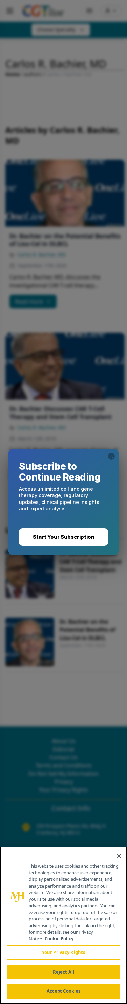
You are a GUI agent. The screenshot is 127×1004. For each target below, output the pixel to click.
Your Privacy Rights (63, 952)
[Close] (118, 856)
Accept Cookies (64, 991)
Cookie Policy (59, 939)
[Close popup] (111, 456)
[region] (63, 925)
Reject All (63, 972)
